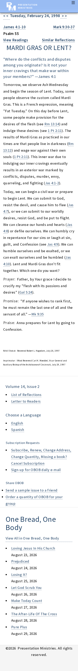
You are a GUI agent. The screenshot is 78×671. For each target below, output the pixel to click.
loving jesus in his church (33, 548)
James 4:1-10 (14, 27)
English (17, 423)
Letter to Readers (26, 401)
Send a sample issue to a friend (32, 490)
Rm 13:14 (51, 124)
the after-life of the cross (34, 614)
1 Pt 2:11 (55, 130)
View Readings (15, 40)
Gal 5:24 (25, 292)
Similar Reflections (58, 40)
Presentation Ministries (27, 6)
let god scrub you (26, 587)
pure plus (19, 627)
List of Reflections (26, 394)
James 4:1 (47, 76)
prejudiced (20, 561)
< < (6, 16)
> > (63, 16)
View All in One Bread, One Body (32, 538)
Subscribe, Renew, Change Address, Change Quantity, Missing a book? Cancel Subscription (41, 456)
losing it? (19, 574)
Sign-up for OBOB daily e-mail (36, 469)
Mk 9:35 (37, 314)
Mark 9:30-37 (64, 27)
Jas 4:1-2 (52, 183)
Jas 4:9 (52, 244)
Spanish (17, 429)
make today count (26, 600)
